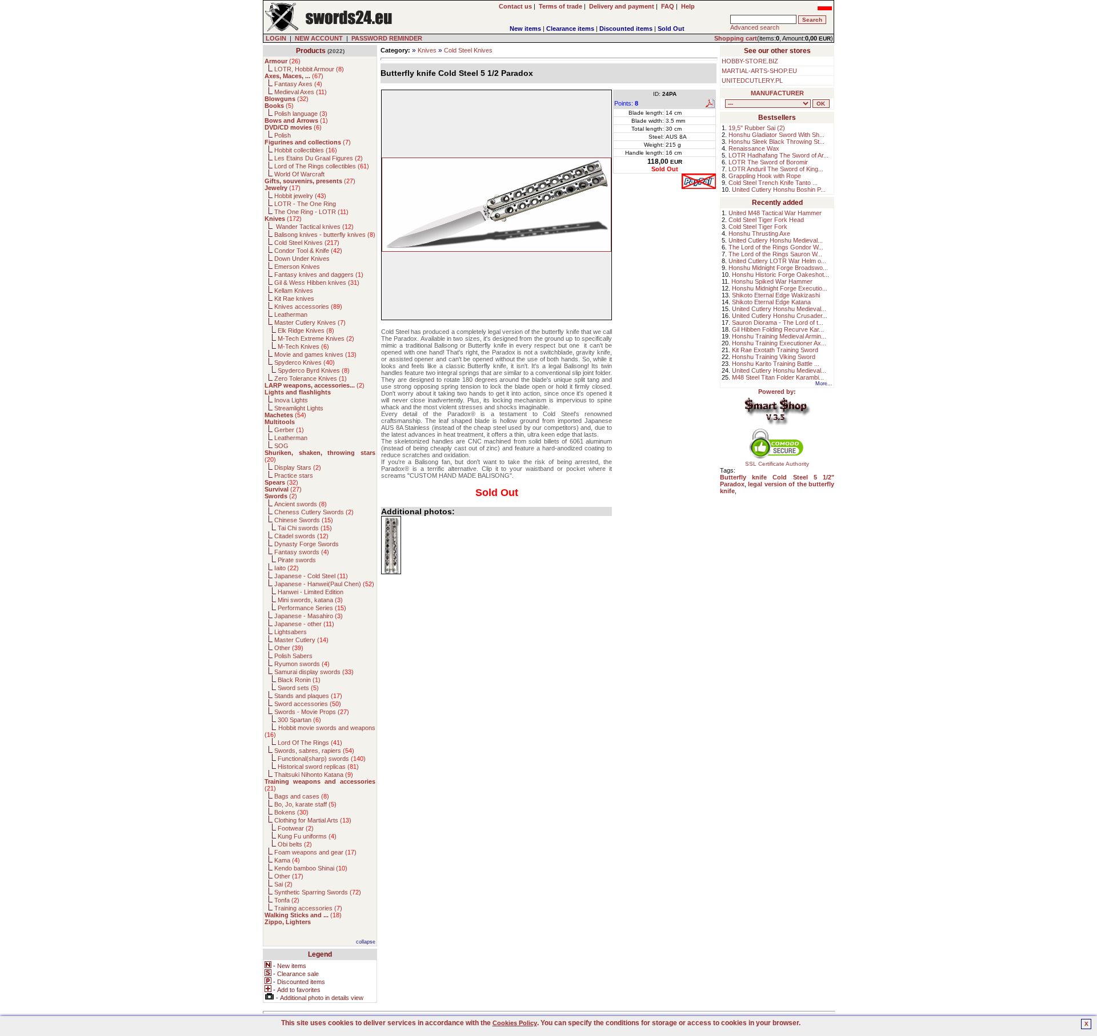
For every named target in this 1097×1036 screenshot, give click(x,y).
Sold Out (671, 28)
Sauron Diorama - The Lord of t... (777, 322)
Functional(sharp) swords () (322, 758)
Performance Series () (312, 607)
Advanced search (754, 27)
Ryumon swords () (302, 663)
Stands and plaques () (308, 695)
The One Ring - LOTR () (311, 211)
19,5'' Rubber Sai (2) (756, 127)
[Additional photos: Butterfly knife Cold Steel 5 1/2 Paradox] (391, 545)
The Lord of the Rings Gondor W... (775, 247)
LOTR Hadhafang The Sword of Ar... (778, 155)
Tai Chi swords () (305, 528)
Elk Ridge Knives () (306, 330)
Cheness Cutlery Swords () (314, 512)
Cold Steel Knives (468, 50)
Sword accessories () (307, 703)
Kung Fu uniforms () (307, 836)
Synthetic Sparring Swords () (317, 892)
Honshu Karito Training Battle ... (775, 363)
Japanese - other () (304, 623)
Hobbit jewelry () (300, 195)
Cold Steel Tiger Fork (757, 226)
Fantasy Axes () (298, 83)
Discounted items (625, 28)
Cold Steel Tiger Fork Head (766, 219)
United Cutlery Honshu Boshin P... (779, 189)
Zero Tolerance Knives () (310, 378)
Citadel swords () (301, 536)
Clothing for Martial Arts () (312, 820)
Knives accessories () (308, 306)
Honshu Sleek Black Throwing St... (776, 141)
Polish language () (300, 113)
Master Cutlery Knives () (310, 322)
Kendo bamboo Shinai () (310, 868)
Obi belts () (295, 844)
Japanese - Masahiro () (308, 615)
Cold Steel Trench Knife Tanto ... (773, 182)
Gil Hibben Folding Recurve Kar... (778, 329)
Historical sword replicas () (318, 766)
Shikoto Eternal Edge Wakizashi (776, 295)
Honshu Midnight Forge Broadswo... (778, 267)
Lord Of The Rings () (310, 742)
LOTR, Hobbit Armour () (309, 69)
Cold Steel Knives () (306, 242)
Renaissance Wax (753, 148)
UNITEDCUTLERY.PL (752, 80)
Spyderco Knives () (304, 362)
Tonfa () (286, 900)
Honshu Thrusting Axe (759, 233)
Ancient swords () (300, 504)
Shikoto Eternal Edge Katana (771, 302)
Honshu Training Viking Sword (773, 356)
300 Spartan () (299, 719)
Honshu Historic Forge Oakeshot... (780, 274)
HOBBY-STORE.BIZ (750, 61)
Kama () (287, 860)
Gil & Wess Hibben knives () (316, 282)
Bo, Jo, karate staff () (305, 804)
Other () (288, 647)
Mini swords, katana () (310, 599)
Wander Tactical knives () (314, 226)
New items (525, 28)
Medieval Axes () (300, 91)
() (283, 61)
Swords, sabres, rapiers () (314, 750)
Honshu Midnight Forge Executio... (779, 288)
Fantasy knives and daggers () (318, 274)
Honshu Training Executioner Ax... (779, 343)
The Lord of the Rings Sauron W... (775, 254)
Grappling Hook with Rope (764, 175)
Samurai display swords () (314, 671)
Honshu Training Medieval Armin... (779, 336)
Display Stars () (297, 467)
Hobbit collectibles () (305, 150)
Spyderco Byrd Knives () (314, 370)
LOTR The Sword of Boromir (768, 162)
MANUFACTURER (777, 93)
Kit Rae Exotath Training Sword (775, 349)
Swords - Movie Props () (311, 711)
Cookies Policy (515, 1022)
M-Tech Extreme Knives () (316, 338)
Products (311, 51)
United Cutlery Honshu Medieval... (775, 240)
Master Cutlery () (301, 639)
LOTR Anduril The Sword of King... (775, 169)
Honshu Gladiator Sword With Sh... (776, 134)
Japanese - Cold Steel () (311, 576)
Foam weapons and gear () (315, 852)
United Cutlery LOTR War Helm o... (777, 260)
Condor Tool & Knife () (308, 250)
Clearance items (570, 28)
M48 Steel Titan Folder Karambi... (778, 377)
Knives (427, 50)
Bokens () (291, 812)
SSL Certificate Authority (777, 464)
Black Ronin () (299, 679)
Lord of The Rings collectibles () (321, 166)
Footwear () (296, 828)
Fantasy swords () (301, 552)
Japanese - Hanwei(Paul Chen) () (324, 584)
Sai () (283, 884)
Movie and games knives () (315, 354)
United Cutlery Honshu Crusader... (779, 315)
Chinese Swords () (303, 520)
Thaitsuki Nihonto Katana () (313, 774)
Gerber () (289, 429)
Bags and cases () (301, 796)
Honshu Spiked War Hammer (771, 281)
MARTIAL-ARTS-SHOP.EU (759, 70)
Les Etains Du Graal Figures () (318, 158)
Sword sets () (298, 687)
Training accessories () (308, 908)
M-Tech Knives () (303, 346)
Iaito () (286, 568)
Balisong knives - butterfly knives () (324, 234)
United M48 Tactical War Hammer (775, 212)
